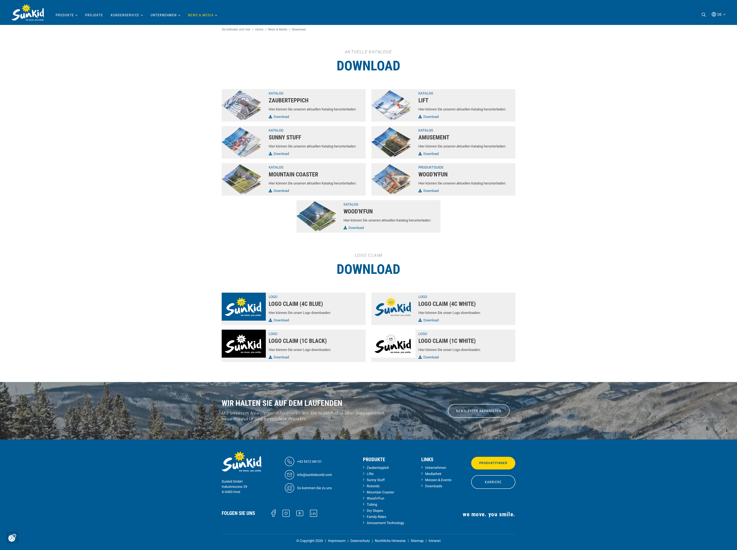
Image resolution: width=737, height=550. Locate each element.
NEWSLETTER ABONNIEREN (479, 411)
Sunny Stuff (376, 480)
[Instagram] (286, 513)
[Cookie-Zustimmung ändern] (12, 537)
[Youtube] (299, 513)
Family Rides (376, 517)
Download (281, 117)
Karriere (493, 482)
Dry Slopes (375, 511)
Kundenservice (125, 15)
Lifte (370, 474)
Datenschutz (360, 541)
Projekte (94, 15)
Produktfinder (493, 463)
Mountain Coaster (380, 492)
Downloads (433, 486)
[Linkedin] (313, 513)
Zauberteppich (378, 468)
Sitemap (417, 541)
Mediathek (433, 474)
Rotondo (373, 486)
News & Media (201, 15)
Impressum (336, 541)
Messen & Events (438, 480)
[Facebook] (273, 513)
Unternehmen (435, 468)
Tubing (372, 504)
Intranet (435, 541)
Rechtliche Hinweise (390, 541)
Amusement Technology (385, 523)
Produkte (65, 15)
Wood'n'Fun (375, 498)
